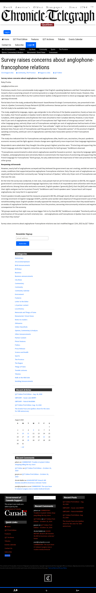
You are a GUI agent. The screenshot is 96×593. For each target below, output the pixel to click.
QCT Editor (58, 73)
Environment (53, 52)
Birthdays (18, 269)
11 (28, 433)
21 (44, 437)
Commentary (19, 283)
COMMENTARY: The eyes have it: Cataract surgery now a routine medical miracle (44, 546)
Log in (7, 32)
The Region (19, 363)
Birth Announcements (22, 265)
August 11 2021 (45, 73)
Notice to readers (21, 320)
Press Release (20, 349)
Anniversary (19, 258)
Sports (53, 49)
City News (32, 49)
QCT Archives (48, 39)
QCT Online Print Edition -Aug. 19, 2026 (28, 405)
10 (23, 433)
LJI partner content (21, 305)
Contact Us (6, 45)
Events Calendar (76, 39)
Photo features (20, 341)
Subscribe (19, 45)
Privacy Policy (63, 568)
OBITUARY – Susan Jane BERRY (25, 398)
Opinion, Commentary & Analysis (12, 52)
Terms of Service (53, 568)
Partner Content (20, 338)
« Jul (22, 447)
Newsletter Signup (24, 234)
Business (18, 272)
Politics (17, 345)
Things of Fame (20, 367)
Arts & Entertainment (8, 49)
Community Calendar (22, 291)
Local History (19, 309)
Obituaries (18, 323)
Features (35, 39)
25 (28, 440)
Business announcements (24, 276)
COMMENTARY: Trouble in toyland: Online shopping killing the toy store (45, 512)
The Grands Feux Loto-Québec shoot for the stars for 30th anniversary (73, 523)
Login (30, 45)
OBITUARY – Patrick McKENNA (25, 401)
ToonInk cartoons (21, 370)
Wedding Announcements (24, 381)
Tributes (61, 39)
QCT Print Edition (20, 39)
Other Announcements (23, 334)
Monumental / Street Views (36, 52)
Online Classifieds (21, 327)
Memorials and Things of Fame (25, 312)
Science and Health (21, 352)
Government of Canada (13, 509)
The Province (63, 49)
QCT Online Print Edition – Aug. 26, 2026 (28, 394)
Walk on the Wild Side (22, 378)
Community (43, 49)
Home (6, 39)
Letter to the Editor (21, 301)
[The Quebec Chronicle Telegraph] (48, 16)
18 (28, 437)
